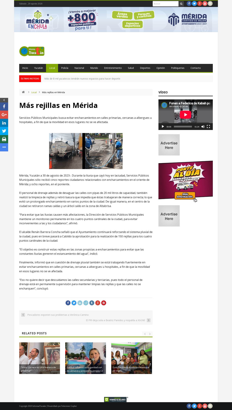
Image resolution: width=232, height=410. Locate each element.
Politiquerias (177, 67)
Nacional (79, 67)
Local (52, 67)
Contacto (196, 67)
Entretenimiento (113, 67)
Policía (64, 67)
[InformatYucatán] (32, 51)
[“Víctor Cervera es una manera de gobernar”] (39, 362)
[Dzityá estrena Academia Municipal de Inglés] (131, 362)
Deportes (145, 67)
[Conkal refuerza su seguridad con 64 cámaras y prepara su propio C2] (85, 362)
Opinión (160, 67)
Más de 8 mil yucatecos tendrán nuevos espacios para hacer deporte (82, 78)
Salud (131, 67)
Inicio (25, 67)
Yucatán (38, 67)
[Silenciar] (203, 126)
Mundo (94, 67)
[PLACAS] (185, 202)
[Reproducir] (163, 126)
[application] (185, 114)
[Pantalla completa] (208, 126)
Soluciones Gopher (69, 406)
